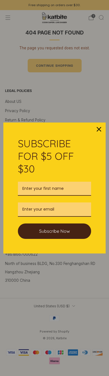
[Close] (99, 129)
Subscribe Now (54, 231)
